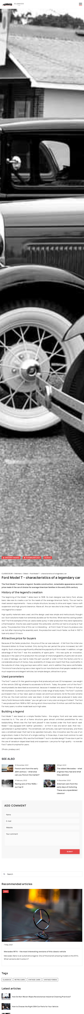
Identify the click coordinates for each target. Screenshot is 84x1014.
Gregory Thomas (12, 557)
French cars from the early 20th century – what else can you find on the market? (27, 771)
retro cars (20, 980)
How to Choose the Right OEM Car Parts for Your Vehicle (35, 1006)
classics (7, 980)
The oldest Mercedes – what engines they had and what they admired (69, 771)
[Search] (4, 874)
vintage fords (50, 980)
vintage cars (34, 980)
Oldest (48, 558)
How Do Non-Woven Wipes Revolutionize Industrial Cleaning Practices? (41, 997)
